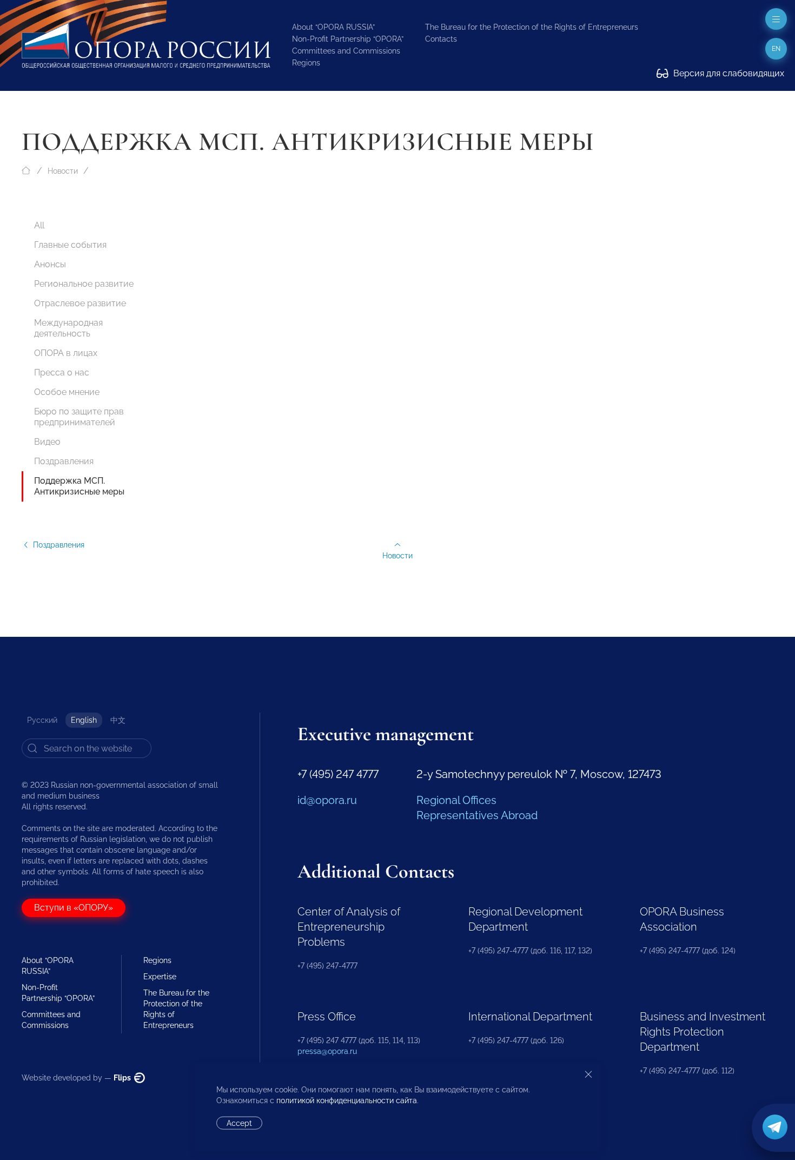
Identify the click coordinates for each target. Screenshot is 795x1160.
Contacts (441, 39)
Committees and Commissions (346, 51)
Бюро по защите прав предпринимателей (79, 416)
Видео (47, 442)
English (84, 720)
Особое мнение (67, 392)
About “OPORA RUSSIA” (333, 27)
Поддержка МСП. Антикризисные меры (79, 486)
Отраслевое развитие (80, 303)
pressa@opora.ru (327, 1051)
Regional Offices (456, 800)
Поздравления (64, 461)
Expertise (159, 976)
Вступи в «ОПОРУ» (73, 907)
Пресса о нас (61, 372)
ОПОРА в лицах (65, 353)
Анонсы (50, 264)
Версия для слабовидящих (727, 73)
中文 (117, 720)
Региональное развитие (84, 284)
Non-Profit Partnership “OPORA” (347, 39)
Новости (63, 171)
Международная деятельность (68, 328)
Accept (239, 1123)
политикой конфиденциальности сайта (346, 1100)
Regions (306, 62)
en (776, 48)
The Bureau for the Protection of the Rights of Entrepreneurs (531, 27)
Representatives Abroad (477, 815)
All (39, 225)
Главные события (70, 245)
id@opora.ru (327, 800)
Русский (42, 720)
